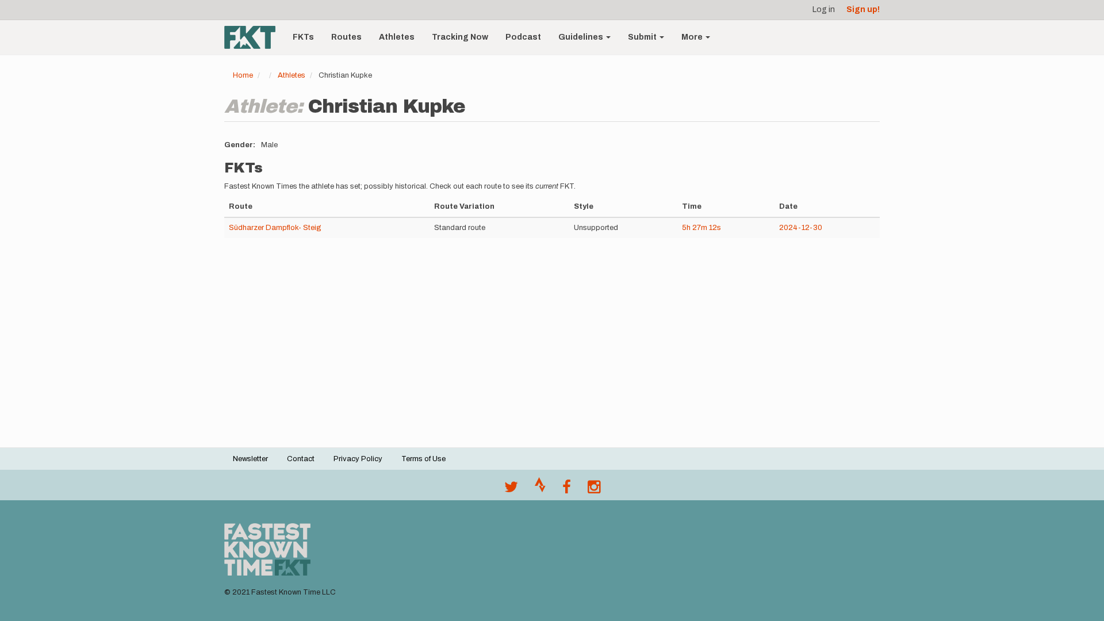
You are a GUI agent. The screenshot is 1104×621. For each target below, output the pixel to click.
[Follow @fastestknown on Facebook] (566, 490)
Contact (301, 459)
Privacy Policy (358, 459)
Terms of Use (423, 459)
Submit (643, 37)
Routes (346, 37)
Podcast (523, 37)
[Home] (254, 37)
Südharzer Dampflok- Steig (275, 228)
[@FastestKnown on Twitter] (511, 490)
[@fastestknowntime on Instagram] (594, 490)
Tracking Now (460, 37)
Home (243, 75)
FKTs (303, 37)
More (692, 37)
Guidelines (581, 37)
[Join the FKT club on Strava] (540, 490)
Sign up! (863, 9)
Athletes (397, 37)
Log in (823, 9)
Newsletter (250, 459)
